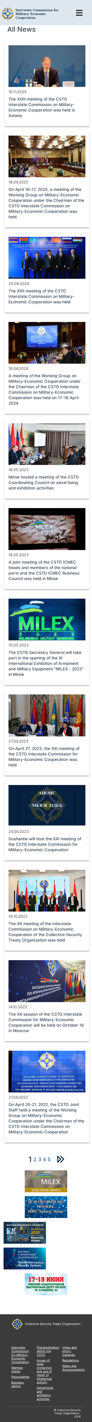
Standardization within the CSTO (48, 1351)
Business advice (17, 1384)
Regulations (70, 1360)
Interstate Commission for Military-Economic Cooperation (20, 1355)
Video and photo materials (69, 1351)
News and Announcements (73, 1367)
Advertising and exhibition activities (45, 1393)
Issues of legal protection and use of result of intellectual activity (44, 1371)
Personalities (20, 1377)
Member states (17, 1369)
